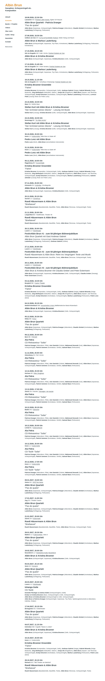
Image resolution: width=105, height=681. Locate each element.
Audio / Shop (9, 35)
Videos (7, 27)
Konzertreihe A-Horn (48, 305)
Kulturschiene (37, 535)
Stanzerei (36, 409)
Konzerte (8, 20)
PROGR (34, 337)
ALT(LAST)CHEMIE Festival (48, 38)
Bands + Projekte (11, 24)
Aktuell (7, 17)
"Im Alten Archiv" (41, 120)
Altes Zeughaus (39, 373)
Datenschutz (8, 46)
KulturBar (38, 185)
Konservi (35, 566)
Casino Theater (40, 283)
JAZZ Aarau (38, 482)
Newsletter (9, 38)
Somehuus (36, 198)
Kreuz (34, 319)
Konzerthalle (40, 163)
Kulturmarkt (36, 518)
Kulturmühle (36, 136)
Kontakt (8, 42)
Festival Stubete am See (56, 53)
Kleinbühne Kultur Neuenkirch (46, 553)
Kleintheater (37, 231)
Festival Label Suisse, (42, 20)
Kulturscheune (37, 428)
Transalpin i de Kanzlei (46, 391)
